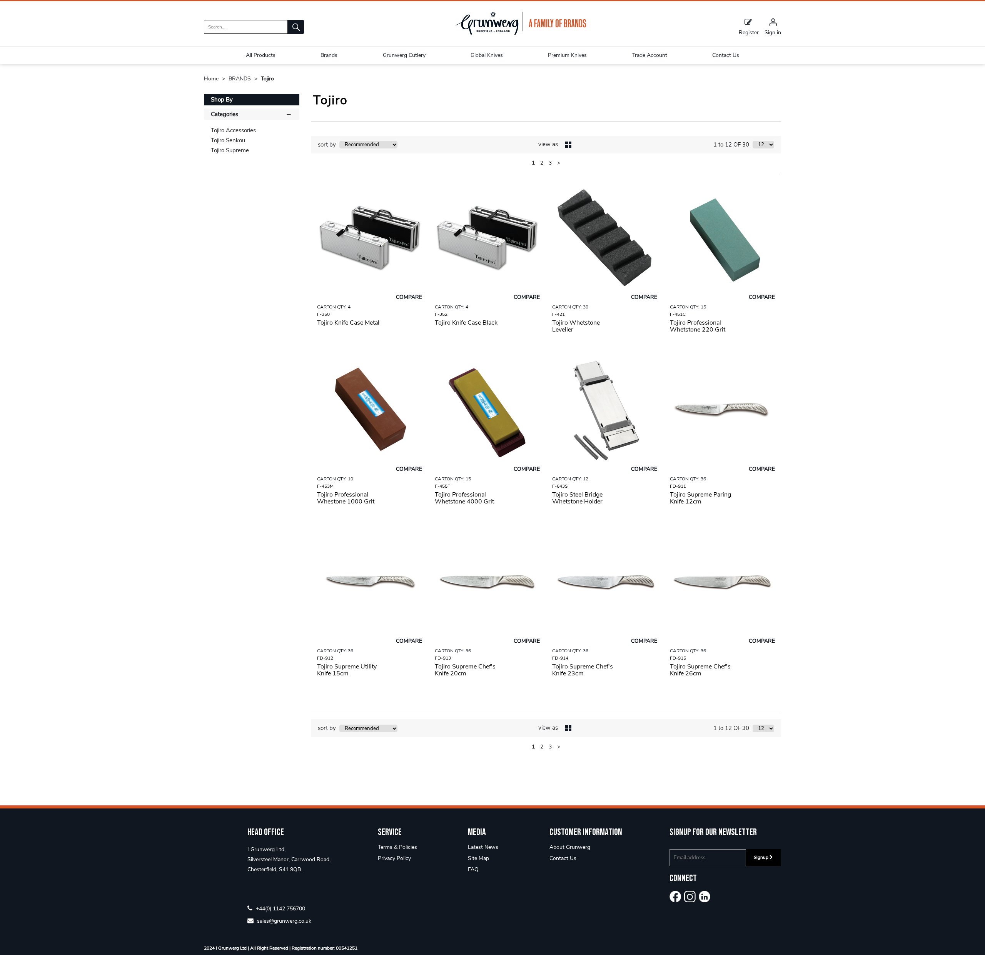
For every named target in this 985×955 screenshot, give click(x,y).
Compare (409, 297)
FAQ (473, 869)
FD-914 (560, 658)
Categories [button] (224, 114)
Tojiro (267, 78)
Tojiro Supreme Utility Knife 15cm (347, 670)
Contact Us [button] (725, 55)
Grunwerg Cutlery (404, 55)
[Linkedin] (704, 896)
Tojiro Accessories (233, 130)
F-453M (325, 486)
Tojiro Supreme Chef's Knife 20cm (465, 670)
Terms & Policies (397, 847)
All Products (260, 55)
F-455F (442, 486)
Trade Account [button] (649, 55)
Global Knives (487, 55)
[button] (296, 27)
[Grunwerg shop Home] (520, 33)
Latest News (483, 847)
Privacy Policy (394, 858)
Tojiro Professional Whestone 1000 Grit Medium (345, 501)
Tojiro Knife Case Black (466, 322)
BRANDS (240, 78)
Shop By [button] (222, 99)
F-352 (441, 314)
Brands (329, 55)
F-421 (558, 314)
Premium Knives (567, 55)
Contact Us (562, 858)
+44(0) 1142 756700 (279, 908)
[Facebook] (675, 896)
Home (212, 78)
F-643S (560, 486)
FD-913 (443, 658)
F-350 (323, 314)
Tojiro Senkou (228, 140)
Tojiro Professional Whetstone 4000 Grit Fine (464, 501)
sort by (327, 144)
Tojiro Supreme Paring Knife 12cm (700, 498)
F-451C (678, 314)
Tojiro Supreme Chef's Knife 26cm (700, 670)
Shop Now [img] (369, 349)
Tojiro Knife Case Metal (348, 322)
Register (749, 32)
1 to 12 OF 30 (731, 144)
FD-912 (325, 658)
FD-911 (678, 486)
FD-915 (678, 658)
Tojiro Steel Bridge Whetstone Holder (577, 498)
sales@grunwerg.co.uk (283, 920)
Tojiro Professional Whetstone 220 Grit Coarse (697, 329)
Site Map (478, 858)
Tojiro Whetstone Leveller (576, 326)
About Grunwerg (569, 847)
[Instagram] (690, 896)
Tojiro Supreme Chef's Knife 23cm (582, 670)
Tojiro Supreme (230, 150)
